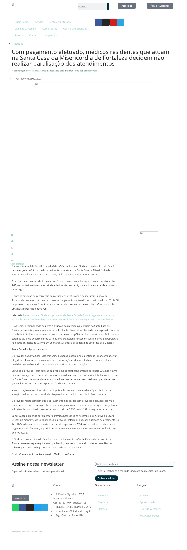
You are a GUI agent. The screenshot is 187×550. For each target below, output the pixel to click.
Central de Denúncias (75, 28)
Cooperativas (51, 35)
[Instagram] (106, 22)
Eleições (102, 509)
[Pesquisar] (108, 6)
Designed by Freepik (37, 531)
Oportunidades (148, 502)
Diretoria (103, 502)
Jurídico (144, 495)
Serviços (40, 22)
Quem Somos (22, 22)
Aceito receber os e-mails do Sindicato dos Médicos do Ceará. (132, 471)
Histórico (103, 495)
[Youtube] (113, 22)
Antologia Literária (60, 22)
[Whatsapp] (15, 507)
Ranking (19, 35)
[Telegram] (120, 22)
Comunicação (49, 28)
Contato (33, 35)
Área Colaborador (149, 515)
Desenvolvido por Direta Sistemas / (22, 531)
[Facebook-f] (98, 22)
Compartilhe (17, 263)
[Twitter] (37, 507)
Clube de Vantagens (26, 28)
